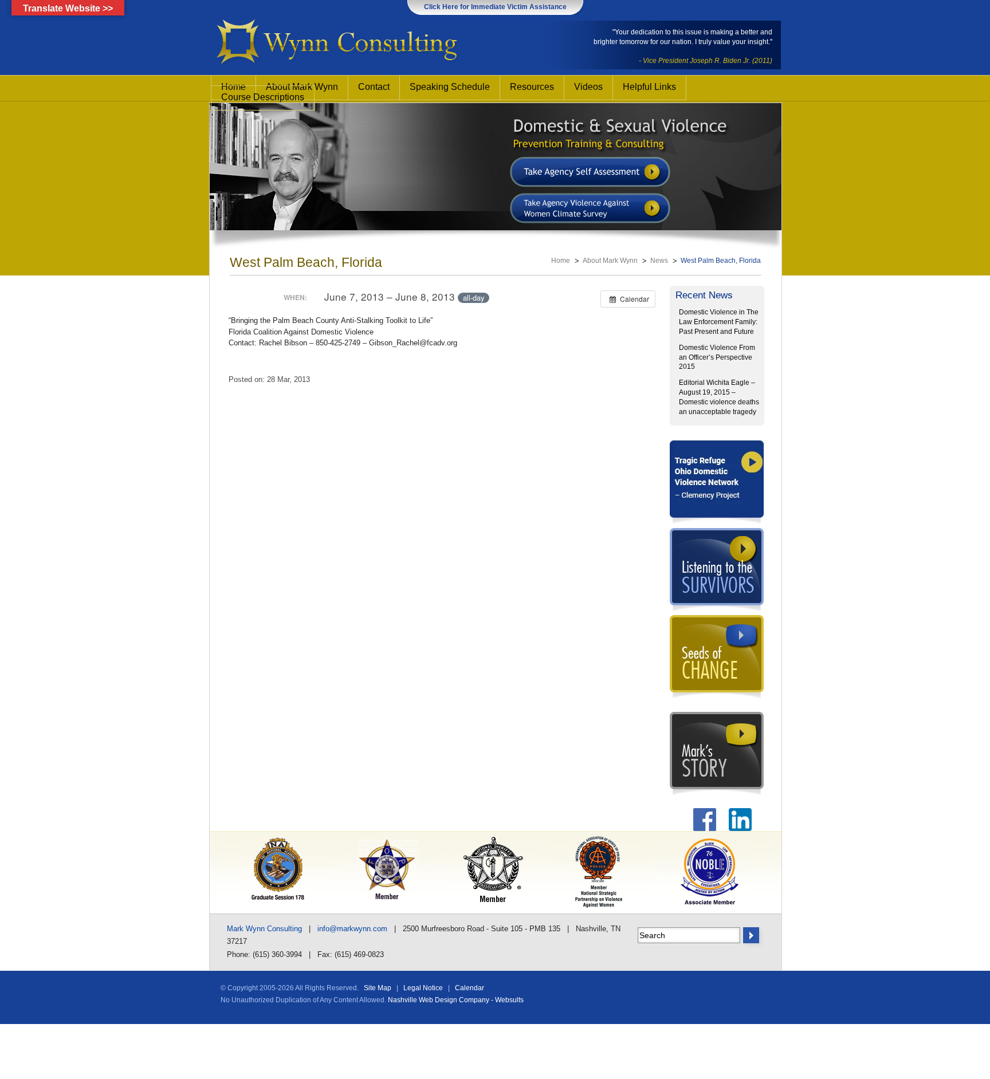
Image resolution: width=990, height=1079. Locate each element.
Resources (532, 87)
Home (560, 261)
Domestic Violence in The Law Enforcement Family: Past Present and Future (719, 322)
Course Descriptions (262, 97)
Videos (588, 87)
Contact (374, 87)
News (659, 261)
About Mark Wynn (610, 261)
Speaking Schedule (450, 87)
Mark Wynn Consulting (264, 928)
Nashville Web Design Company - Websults (456, 1000)
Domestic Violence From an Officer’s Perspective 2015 (717, 357)
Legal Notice (423, 988)
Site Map (377, 988)
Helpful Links (649, 87)
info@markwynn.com (352, 928)
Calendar (469, 988)
